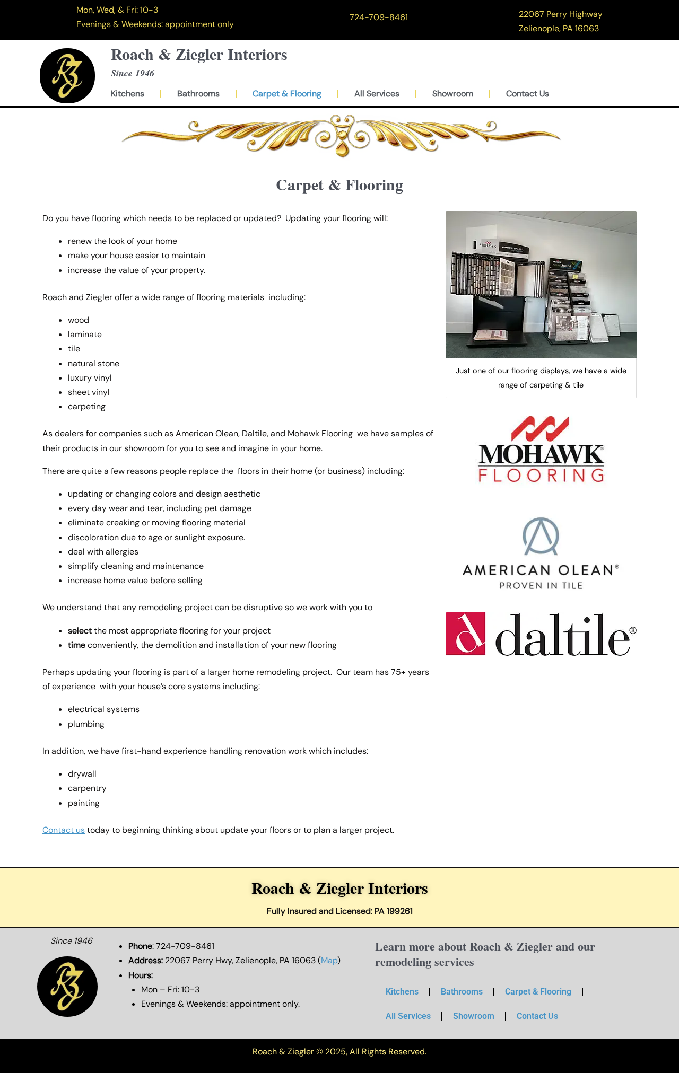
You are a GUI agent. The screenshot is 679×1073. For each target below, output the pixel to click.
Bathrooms (198, 93)
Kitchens (127, 93)
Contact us (63, 829)
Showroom (452, 93)
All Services (376, 93)
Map (329, 960)
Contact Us (527, 93)
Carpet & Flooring (287, 93)
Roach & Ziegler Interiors (199, 53)
